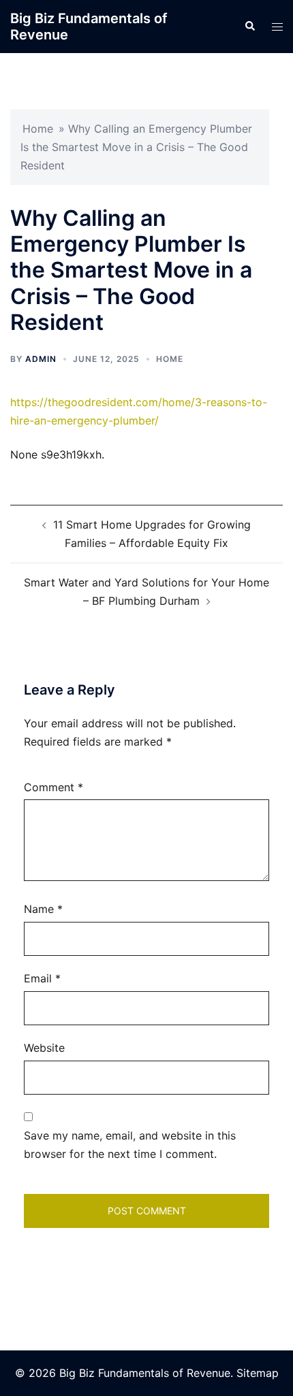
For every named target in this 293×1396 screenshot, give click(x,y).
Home (37, 128)
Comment (53, 787)
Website (44, 1047)
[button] (249, 26)
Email (42, 978)
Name (43, 909)
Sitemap (257, 1373)
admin (41, 359)
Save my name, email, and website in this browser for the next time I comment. (130, 1145)
